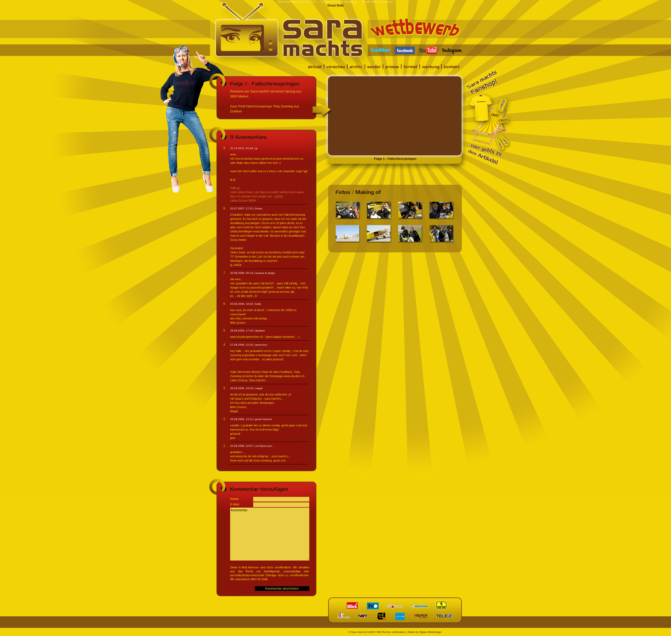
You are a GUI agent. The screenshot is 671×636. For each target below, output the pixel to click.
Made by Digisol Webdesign (425, 631)
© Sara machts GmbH (361, 631)
